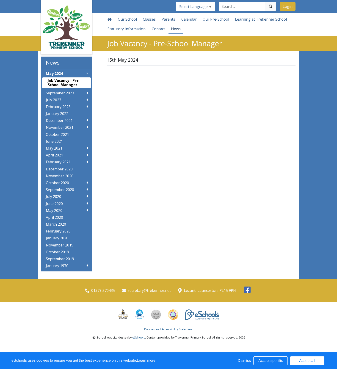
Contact (158, 28)
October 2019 (57, 252)
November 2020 (59, 176)
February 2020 (58, 231)
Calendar (189, 19)
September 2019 (60, 259)
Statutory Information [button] (127, 28)
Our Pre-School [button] (216, 19)
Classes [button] (149, 19)
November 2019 (59, 245)
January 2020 (57, 238)
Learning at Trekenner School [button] (261, 19)
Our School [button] (127, 19)
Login (288, 6)
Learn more (146, 360)
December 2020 (59, 169)
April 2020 (54, 217)
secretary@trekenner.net (149, 290)
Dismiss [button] (244, 361)
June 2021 (54, 141)
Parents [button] (168, 19)
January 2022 (57, 114)
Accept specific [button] (270, 361)
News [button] (176, 28)
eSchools (138, 337)
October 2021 (57, 134)
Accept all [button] (307, 361)
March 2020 (56, 224)
